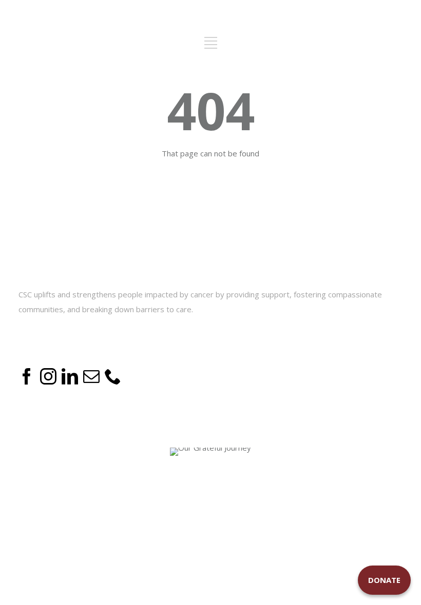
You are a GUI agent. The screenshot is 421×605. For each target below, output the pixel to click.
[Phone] (113, 381)
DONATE (384, 580)
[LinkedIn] (70, 381)
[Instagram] (48, 381)
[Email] (91, 381)
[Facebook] (26, 381)
